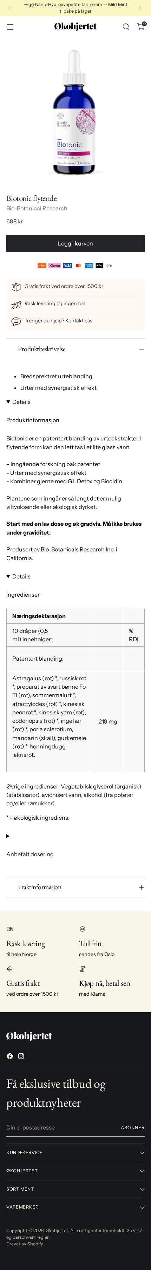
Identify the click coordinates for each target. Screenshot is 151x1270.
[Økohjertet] (75, 26)
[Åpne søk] (126, 26)
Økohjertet (57, 1230)
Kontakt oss (78, 321)
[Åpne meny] (10, 26)
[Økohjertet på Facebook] (10, 1057)
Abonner (133, 1127)
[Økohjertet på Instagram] (22, 1057)
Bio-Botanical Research (36, 208)
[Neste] (140, 8)
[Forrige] (10, 8)
